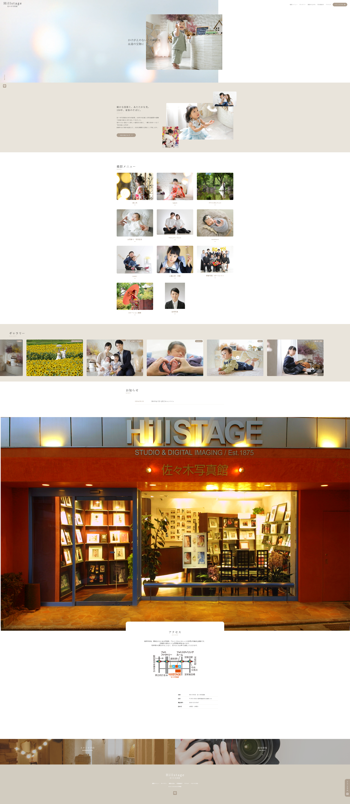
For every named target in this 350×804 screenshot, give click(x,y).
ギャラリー (164, 783)
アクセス (186, 783)
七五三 (175, 203)
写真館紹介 (179, 783)
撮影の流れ (172, 783)
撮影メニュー (155, 783)
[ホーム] (12, 4)
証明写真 (175, 312)
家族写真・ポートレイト (215, 275)
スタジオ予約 (194, 783)
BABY (135, 276)
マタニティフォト (175, 237)
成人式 (134, 203)
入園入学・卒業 (175, 276)
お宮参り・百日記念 (135, 239)
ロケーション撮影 (134, 313)
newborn (215, 239)
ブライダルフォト (215, 203)
